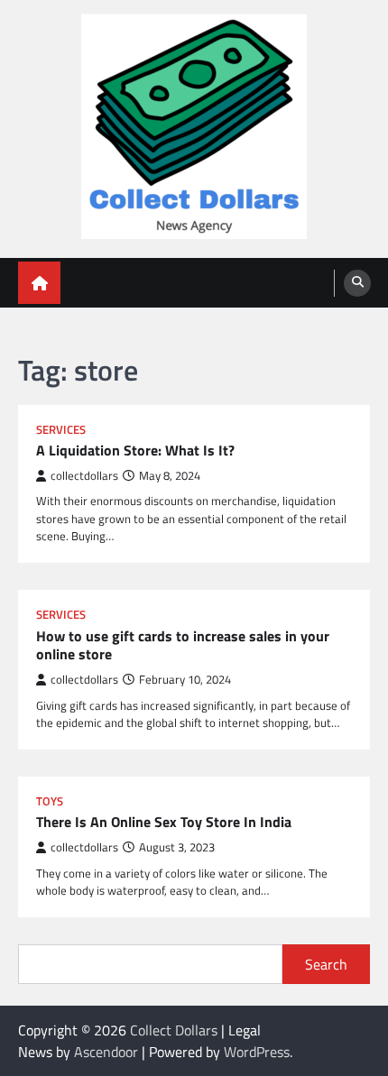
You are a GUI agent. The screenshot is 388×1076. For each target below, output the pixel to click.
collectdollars (84, 475)
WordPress (257, 1051)
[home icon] (39, 283)
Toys (49, 801)
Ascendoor (106, 1051)
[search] (357, 283)
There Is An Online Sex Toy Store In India (163, 822)
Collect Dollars (173, 1030)
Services (61, 430)
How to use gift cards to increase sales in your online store (182, 646)
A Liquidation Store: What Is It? (135, 450)
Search (326, 964)
